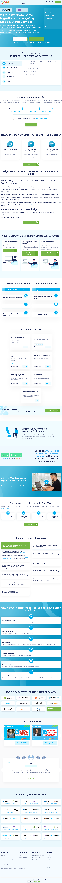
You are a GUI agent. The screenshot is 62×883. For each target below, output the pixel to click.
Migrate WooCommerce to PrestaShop (51, 838)
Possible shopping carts (24, 866)
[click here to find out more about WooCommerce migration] (22, 10)
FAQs (46, 21)
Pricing (32, 1)
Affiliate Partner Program (38, 855)
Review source (31, 778)
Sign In (53, 2)
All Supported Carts (23, 864)
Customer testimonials (52, 862)
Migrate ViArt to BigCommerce (51, 812)
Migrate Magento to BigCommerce (31, 820)
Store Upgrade (22, 859)
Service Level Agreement (7, 859)
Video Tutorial (48, 18)
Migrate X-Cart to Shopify (51, 820)
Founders (49, 864)
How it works (48, 12)
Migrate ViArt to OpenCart (10, 820)
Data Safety (48, 24)
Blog (42, 1)
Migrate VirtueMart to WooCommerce (10, 829)
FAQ (20, 855)
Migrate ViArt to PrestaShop (31, 812)
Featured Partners (36, 857)
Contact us (49, 855)
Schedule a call (46, 42)
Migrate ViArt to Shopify (10, 803)
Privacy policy (4, 862)
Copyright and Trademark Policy (8, 868)
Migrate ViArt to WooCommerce (31, 803)
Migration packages (23, 857)
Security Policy (5, 508)
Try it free (58, 2)
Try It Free (37, 39)
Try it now (51, 410)
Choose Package (28, 253)
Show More (29, 222)
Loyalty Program (36, 859)
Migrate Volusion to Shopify (31, 829)
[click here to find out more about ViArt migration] (6, 10)
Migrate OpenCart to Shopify (10, 838)
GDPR (2, 866)
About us (49, 857)
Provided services (51, 859)
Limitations (47, 26)
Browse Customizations (48, 253)
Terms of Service (5, 857)
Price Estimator (20, 39)
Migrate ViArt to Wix (10, 812)
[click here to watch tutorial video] (46, 482)
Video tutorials (22, 862)
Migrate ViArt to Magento (51, 803)
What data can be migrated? (52, 10)
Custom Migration (33, 42)
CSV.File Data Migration (28, 204)
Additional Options (49, 15)
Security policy (4, 864)
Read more (30, 881)
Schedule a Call (47, 1)
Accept (37, 881)
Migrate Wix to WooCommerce (31, 838)
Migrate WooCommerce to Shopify (51, 829)
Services (37, 1)
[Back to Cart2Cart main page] (6, 3)
